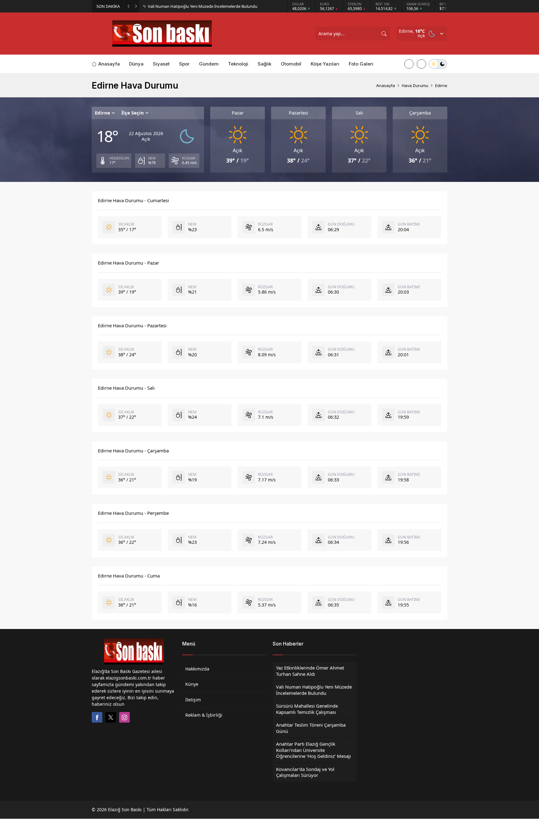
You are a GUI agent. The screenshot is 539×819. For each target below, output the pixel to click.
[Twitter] (110, 717)
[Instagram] (124, 717)
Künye (191, 684)
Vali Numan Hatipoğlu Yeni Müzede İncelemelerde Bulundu (202, 6)
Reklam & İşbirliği (203, 715)
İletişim (193, 700)
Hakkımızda (197, 669)
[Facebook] (97, 717)
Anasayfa (385, 85)
